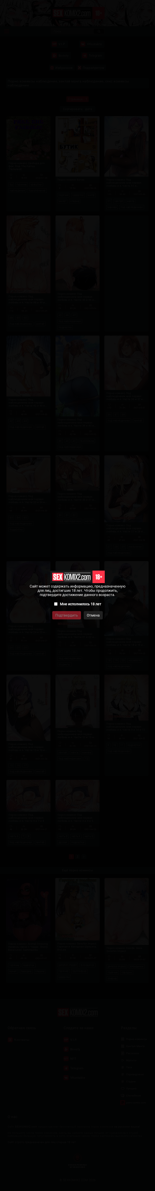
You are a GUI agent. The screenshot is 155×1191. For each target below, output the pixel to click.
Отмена (93, 615)
